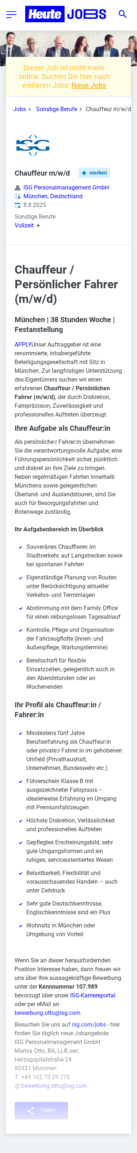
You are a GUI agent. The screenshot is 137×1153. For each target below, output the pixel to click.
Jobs (19, 109)
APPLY (23, 344)
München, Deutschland (53, 196)
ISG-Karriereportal (92, 995)
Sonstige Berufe (56, 109)
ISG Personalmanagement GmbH (66, 187)
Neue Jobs (89, 85)
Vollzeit (24, 225)
